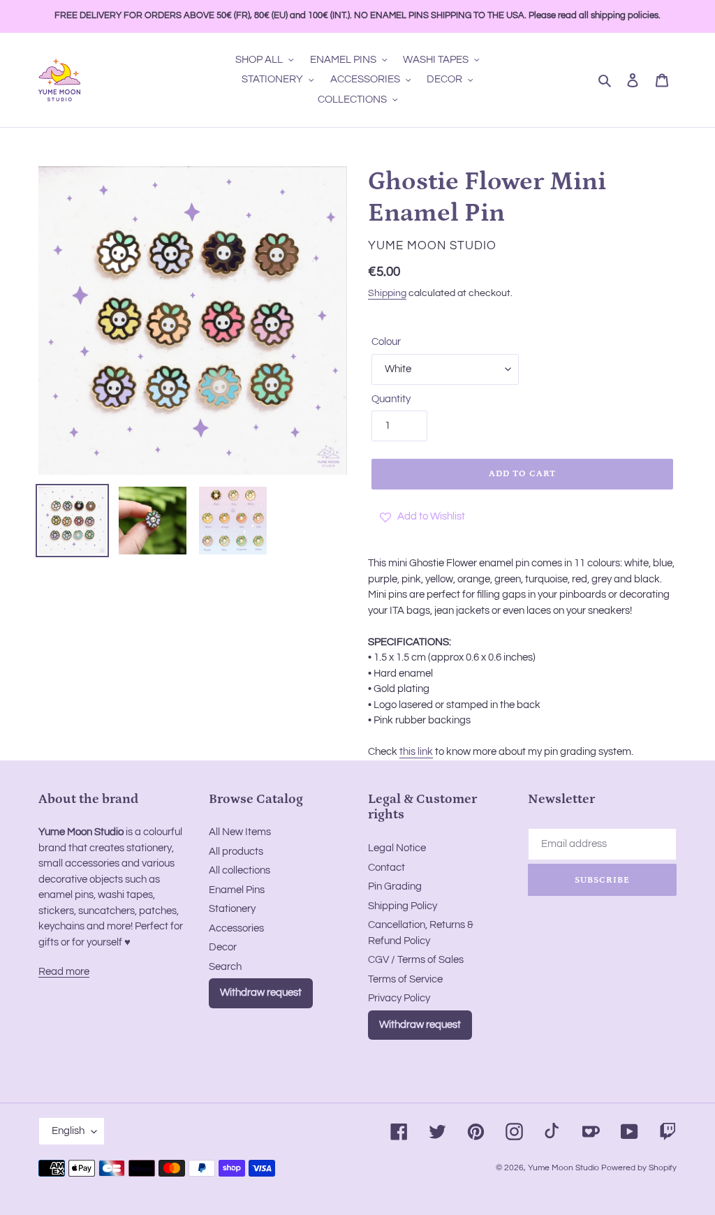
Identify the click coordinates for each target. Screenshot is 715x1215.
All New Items (240, 832)
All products (236, 851)
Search (225, 967)
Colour (386, 342)
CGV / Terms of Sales (416, 960)
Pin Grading (395, 886)
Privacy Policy (399, 998)
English (68, 1131)
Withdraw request (261, 992)
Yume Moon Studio (563, 1167)
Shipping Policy (402, 906)
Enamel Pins (237, 890)
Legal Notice (397, 848)
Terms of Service (405, 979)
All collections (239, 870)
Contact (386, 867)
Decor (223, 947)
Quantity (391, 399)
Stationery (232, 909)
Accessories (236, 928)
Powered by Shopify (639, 1167)
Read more (63, 971)
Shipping (387, 293)
